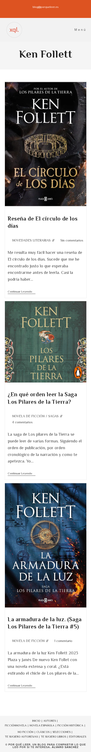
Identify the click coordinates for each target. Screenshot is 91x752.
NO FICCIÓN (25, 732)
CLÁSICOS (42, 732)
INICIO (36, 720)
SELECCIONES (61, 732)
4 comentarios (22, 422)
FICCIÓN (10, 725)
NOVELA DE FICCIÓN (28, 416)
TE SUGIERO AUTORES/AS (21, 736)
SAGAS (53, 416)
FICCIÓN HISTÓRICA (70, 725)
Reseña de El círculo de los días (42, 222)
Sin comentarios (71, 240)
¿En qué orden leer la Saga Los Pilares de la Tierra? (42, 398)
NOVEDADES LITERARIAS (31, 240)
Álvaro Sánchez (65, 747)
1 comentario (63, 641)
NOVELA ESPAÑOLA (42, 725)
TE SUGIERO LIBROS (53, 736)
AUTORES (49, 720)
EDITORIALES (77, 736)
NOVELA (21, 725)
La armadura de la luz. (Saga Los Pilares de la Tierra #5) (45, 623)
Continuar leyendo (21, 292)
